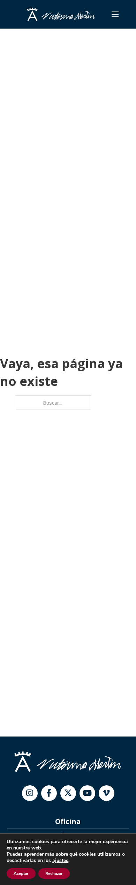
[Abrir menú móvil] (115, 14)
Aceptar (21, 873)
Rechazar (54, 873)
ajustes (60, 860)
